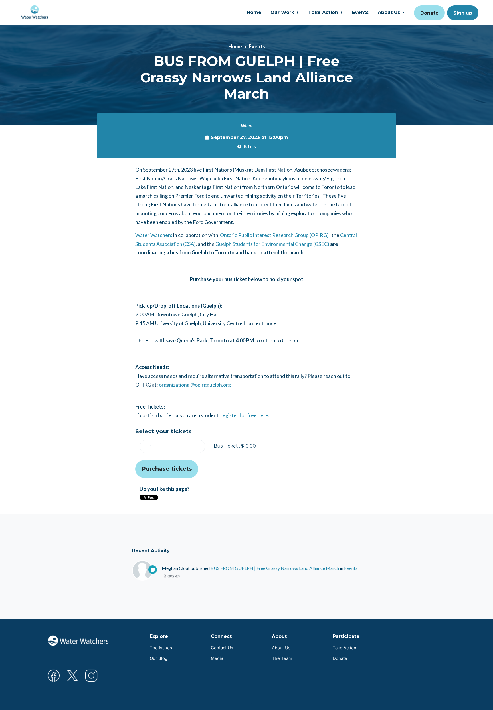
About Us (389, 12)
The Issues (161, 647)
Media (217, 658)
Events (360, 12)
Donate (429, 13)
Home (254, 12)
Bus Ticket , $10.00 (235, 446)
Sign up (462, 13)
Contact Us (222, 647)
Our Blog (158, 658)
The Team (282, 658)
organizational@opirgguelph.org (195, 384)
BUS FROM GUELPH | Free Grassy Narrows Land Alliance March (275, 568)
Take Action (324, 12)
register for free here (244, 415)
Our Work (283, 12)
